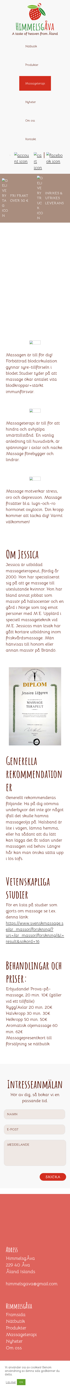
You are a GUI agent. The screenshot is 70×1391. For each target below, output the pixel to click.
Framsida (15, 1315)
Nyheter (14, 1341)
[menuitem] (49, 165)
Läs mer (11, 1382)
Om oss (14, 1348)
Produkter (16, 1328)
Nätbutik (15, 1321)
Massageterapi (21, 1334)
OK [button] (21, 1382)
